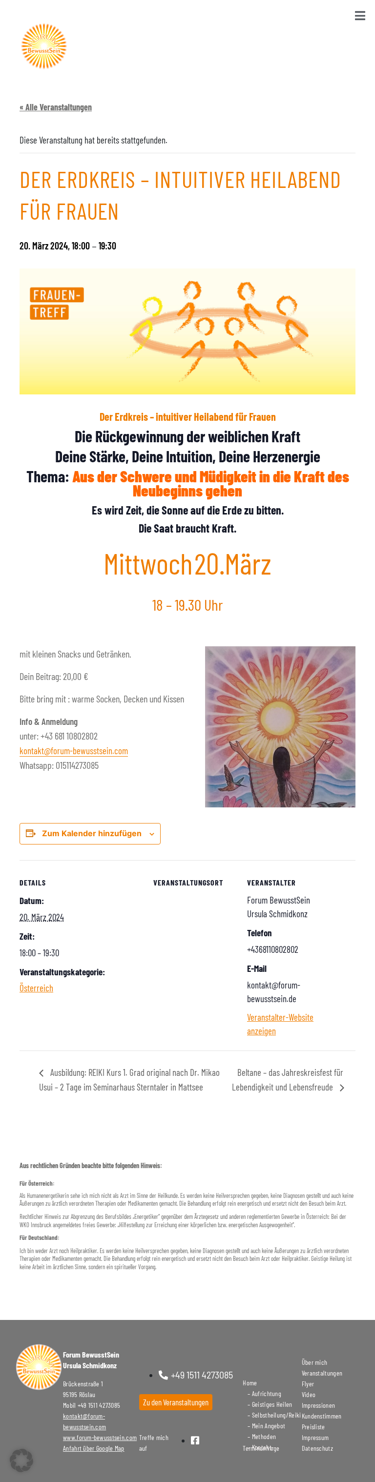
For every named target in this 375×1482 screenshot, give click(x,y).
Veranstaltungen (322, 1373)
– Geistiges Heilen (267, 1404)
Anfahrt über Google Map (93, 1448)
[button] (21, 1460)
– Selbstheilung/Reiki (272, 1415)
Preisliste (313, 1426)
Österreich (36, 987)
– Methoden (259, 1436)
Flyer (308, 1383)
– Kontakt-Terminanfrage (261, 1447)
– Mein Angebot (264, 1425)
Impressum (315, 1437)
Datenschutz (317, 1448)
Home (250, 1383)
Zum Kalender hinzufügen (92, 833)
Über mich (315, 1362)
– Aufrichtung (262, 1393)
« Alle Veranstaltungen (56, 107)
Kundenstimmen (322, 1416)
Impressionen (318, 1405)
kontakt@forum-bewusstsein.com (74, 750)
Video (309, 1394)
